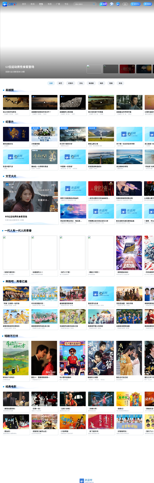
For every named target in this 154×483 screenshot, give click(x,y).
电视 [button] (50, 4)
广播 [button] (58, 4)
